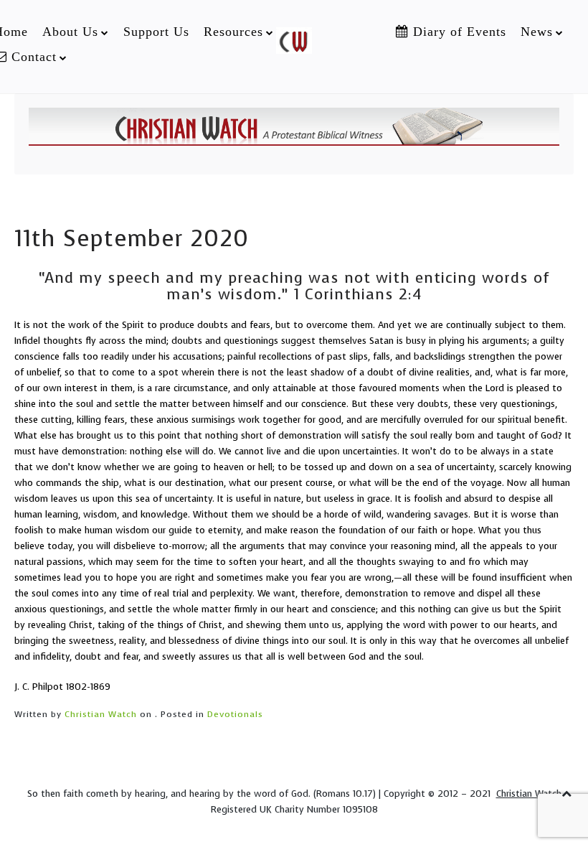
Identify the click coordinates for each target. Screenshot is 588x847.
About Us (70, 31)
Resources (233, 31)
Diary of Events (457, 31)
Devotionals (235, 714)
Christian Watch (101, 714)
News (537, 31)
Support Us (156, 31)
